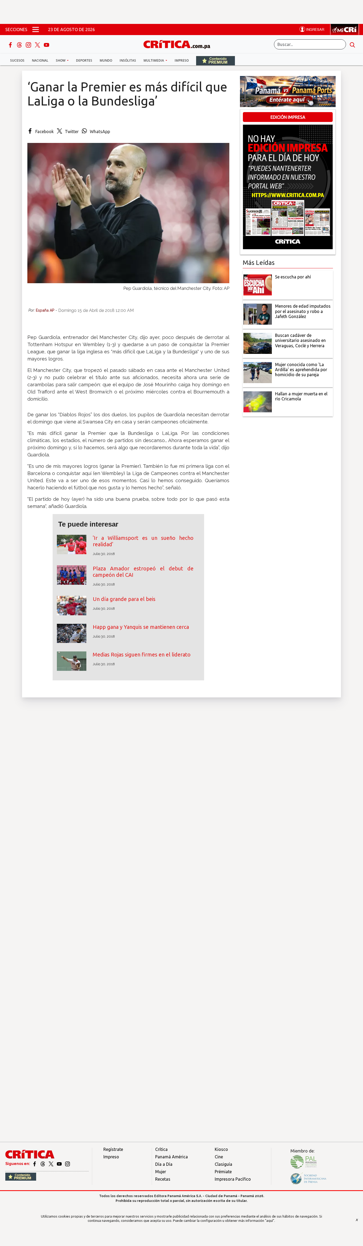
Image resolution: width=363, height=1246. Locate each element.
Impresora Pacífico (233, 1179)
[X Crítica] (38, 44)
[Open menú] (35, 29)
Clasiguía (223, 1164)
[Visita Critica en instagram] (67, 1164)
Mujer (160, 1171)
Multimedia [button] (154, 60)
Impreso (182, 60)
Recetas (162, 1179)
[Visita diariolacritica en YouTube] (59, 1164)
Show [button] (61, 60)
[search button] (352, 44)
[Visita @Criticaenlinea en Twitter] (43, 1164)
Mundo (106, 60)
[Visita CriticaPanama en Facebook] (35, 1164)
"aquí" (269, 1220)
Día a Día (163, 1164)
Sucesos (17, 60)
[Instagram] (28, 44)
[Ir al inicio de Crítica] (179, 43)
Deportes (84, 60)
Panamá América (171, 1156)
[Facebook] (10, 44)
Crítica (161, 1149)
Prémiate (223, 1171)
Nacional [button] (40, 60)
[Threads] (19, 44)
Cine (219, 1156)
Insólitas (128, 60)
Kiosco (221, 1149)
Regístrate (113, 1149)
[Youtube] (46, 44)
